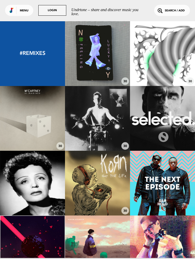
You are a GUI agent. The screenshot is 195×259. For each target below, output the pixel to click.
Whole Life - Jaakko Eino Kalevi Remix (97, 134)
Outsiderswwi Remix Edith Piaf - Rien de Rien (32, 199)
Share (111, 53)
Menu (24, 10)
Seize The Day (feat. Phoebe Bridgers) (32, 134)
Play (97, 53)
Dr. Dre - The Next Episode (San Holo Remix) (162, 197)
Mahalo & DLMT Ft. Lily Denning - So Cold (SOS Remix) (162, 132)
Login (52, 10)
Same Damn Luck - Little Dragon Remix (97, 69)
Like (84, 53)
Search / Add (175, 10)
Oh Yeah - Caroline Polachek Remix (162, 69)
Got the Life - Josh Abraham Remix (97, 199)
